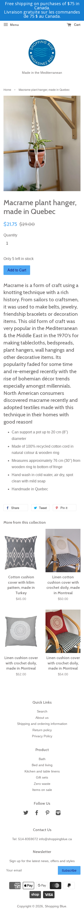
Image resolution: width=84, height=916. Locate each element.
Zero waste (42, 784)
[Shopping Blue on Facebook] (36, 813)
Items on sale (42, 790)
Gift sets (42, 777)
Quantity (10, 235)
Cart (76, 24)
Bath (42, 759)
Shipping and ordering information (42, 724)
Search (42, 711)
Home (7, 89)
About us (42, 717)
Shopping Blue (55, 906)
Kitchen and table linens (42, 771)
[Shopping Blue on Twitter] (25, 813)
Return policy (42, 730)
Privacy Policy (42, 736)
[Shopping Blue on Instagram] (58, 813)
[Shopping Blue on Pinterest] (47, 813)
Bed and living (42, 765)
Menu (14, 25)
